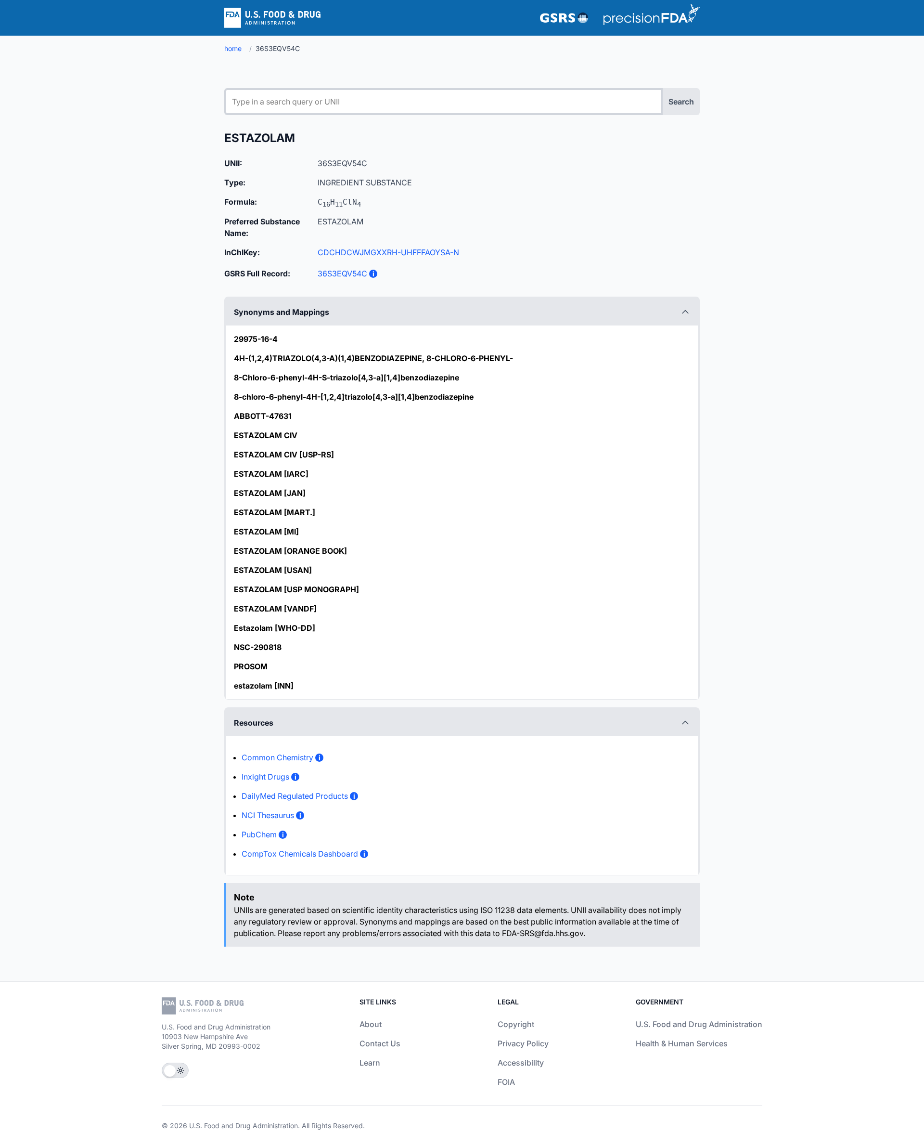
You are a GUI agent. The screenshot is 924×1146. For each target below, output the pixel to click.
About (370, 1024)
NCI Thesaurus (268, 815)
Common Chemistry (277, 757)
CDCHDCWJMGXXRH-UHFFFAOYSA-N (388, 252)
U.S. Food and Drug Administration (699, 1024)
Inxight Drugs (265, 776)
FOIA (506, 1082)
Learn (369, 1063)
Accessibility (521, 1063)
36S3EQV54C (342, 273)
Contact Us (379, 1043)
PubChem (259, 834)
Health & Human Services (682, 1043)
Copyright (516, 1024)
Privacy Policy (523, 1043)
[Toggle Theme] (175, 1070)
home (233, 48)
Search (681, 101)
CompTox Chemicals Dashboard (300, 854)
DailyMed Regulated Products (295, 796)
